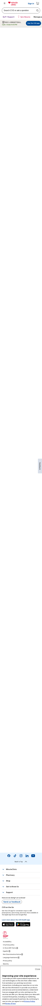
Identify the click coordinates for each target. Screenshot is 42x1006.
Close (37, 969)
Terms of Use (10, 1003)
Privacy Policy (29, 1001)
